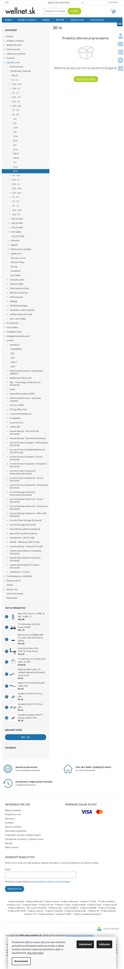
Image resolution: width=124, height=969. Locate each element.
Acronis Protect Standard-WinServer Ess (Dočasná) (27, 451)
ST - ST (15, 201)
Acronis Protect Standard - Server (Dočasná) (26, 458)
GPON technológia (18, 305)
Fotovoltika (12, 327)
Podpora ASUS (110, 904)
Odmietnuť (85, 944)
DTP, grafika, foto (18, 409)
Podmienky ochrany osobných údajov (23, 835)
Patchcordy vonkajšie (21, 249)
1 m (14, 119)
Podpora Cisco (14, 904)
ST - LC (15, 206)
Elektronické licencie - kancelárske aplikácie (26, 372)
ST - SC (15, 110)
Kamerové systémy (16, 53)
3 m (14, 145)
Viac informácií (35, 953)
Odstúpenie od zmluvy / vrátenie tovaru (24, 839)
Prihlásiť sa (14, 888)
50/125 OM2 (17, 223)
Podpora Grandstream (75, 911)
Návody (8, 843)
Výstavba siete (17, 279)
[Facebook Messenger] (120, 61)
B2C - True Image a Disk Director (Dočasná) (25, 384)
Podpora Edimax (46, 914)
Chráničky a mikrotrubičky (22, 310)
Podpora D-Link (46, 904)
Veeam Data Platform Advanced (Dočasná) (25, 559)
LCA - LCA (16, 193)
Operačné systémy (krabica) (23, 533)
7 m (14, 162)
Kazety (14, 266)
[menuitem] (8, 20)
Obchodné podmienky (15, 831)
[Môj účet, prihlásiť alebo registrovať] (120, 36)
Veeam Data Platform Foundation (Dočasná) (25, 552)
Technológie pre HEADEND (19, 576)
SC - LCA (16, 175)
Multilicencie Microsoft (20, 378)
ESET (13, 366)
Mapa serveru (11, 847)
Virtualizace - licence (20, 572)
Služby (10, 585)
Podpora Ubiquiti (16, 901)
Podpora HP (93, 911)
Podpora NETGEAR (17, 911)
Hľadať (74, 11)
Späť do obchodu (85, 79)
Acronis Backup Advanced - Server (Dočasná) (26, 501)
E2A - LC (16, 184)
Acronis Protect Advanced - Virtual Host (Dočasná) (29, 486)
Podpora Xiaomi (51, 901)
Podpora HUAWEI (88, 908)
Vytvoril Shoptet (111, 928)
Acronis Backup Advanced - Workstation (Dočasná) (23, 494)
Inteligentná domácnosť (18, 336)
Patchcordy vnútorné (21, 71)
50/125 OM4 (17, 227)
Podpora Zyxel (94, 904)
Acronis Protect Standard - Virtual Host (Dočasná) (28, 465)
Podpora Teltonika (54, 911)
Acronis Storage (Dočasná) (23, 524)
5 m (14, 123)
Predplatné (15, 418)
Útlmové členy (17, 262)
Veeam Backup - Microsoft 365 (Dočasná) (24, 433)
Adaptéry (15, 240)
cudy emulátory (71, 908)
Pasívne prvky (16, 66)
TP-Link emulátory (106, 901)
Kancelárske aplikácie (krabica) (25, 529)
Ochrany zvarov (18, 258)
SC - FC (15, 197)
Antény (10, 36)
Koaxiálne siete (14, 331)
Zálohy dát (15, 426)
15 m (15, 149)
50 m (15, 140)
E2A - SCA (16, 188)
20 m (15, 136)
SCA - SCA (17, 84)
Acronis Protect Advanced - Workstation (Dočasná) (23, 472)
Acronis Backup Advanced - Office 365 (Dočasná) (28, 515)
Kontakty (9, 822)
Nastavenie (21, 961)
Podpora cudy (55, 908)
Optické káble (16, 284)
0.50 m (16, 158)
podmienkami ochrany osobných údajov (51, 881)
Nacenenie (10, 818)
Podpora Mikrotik (34, 901)
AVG (13, 358)
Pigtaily (14, 245)
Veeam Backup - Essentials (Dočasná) (28, 438)
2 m (14, 132)
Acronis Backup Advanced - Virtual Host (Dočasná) (28, 508)
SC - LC (15, 93)
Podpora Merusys (16, 908)
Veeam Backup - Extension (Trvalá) (26, 546)
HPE (12, 353)
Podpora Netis (79, 904)
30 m (15, 171)
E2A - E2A (16, 106)
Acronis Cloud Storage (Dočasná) (25, 520)
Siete (12, 389)
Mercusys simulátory (37, 908)
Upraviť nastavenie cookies (80, 935)
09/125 (14, 75)
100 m (16, 153)
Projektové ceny (13, 814)
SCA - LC (16, 88)
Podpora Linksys (35, 911)
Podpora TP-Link (88, 901)
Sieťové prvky (13, 49)
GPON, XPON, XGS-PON (21, 314)
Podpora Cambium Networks (87, 914)
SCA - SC (16, 97)
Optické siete (13, 62)
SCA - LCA (16, 210)
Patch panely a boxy (19, 288)
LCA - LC (16, 179)
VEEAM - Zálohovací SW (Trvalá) (25, 542)
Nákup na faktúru (59, 3)
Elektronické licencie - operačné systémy (25, 400)
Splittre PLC (16, 253)
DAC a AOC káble (18, 319)
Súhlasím (104, 944)
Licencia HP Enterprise (20, 414)
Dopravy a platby (13, 826)
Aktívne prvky (16, 297)
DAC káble (16, 232)
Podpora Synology (107, 908)
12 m (15, 166)
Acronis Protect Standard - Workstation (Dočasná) (29, 444)
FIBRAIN (13, 301)
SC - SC (15, 114)
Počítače (11, 58)
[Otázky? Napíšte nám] (120, 44)
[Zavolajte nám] (120, 69)
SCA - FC (16, 214)
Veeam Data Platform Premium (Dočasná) (24, 566)
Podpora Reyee (108, 911)
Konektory (16, 271)
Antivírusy (14, 344)
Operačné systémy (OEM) (22, 393)
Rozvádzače (13, 323)
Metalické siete (14, 45)
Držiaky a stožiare (15, 40)
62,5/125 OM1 (18, 236)
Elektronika (12, 598)
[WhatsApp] (120, 52)
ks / (25, 737)
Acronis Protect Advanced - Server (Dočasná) (26, 479)
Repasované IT (14, 580)
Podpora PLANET (64, 914)
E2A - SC (16, 101)
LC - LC (15, 80)
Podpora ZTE (30, 914)
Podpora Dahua (30, 904)
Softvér (10, 340)
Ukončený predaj (15, 593)
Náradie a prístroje (19, 292)
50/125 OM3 (17, 218)
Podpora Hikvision (69, 901)
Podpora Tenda (62, 904)
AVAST (14, 362)
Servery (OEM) (17, 405)
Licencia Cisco (16, 422)
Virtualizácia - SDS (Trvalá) (22, 537)
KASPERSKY (16, 349)
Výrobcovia (12, 589)
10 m (15, 127)
